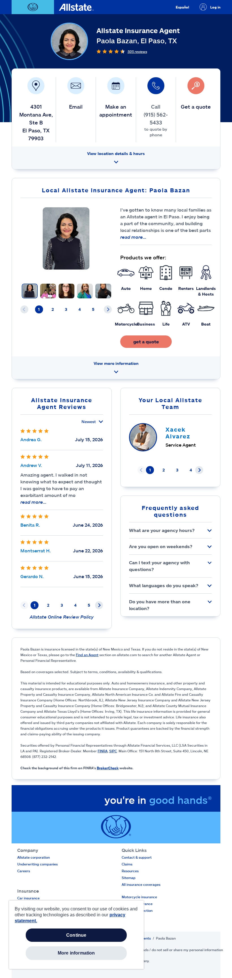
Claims (127, 864)
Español (182, 7)
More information (76, 953)
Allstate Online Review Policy (62, 616)
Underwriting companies (37, 864)
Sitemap (129, 878)
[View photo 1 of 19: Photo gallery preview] (30, 291)
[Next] (108, 309)
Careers (23, 871)
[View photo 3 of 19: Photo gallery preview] (66, 291)
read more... (133, 237)
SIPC (113, 751)
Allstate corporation (33, 857)
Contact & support (137, 857)
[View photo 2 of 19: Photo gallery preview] (48, 291)
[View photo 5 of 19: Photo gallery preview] (103, 291)
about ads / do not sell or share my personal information (177, 950)
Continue (76, 935)
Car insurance (28, 898)
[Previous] (24, 309)
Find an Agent (87, 655)
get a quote (146, 341)
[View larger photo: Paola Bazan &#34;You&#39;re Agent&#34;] (66, 238)
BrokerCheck (108, 768)
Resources (130, 871)
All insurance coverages (141, 884)
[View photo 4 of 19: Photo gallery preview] (85, 291)
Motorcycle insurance (139, 897)
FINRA (103, 751)
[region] (76, 935)
